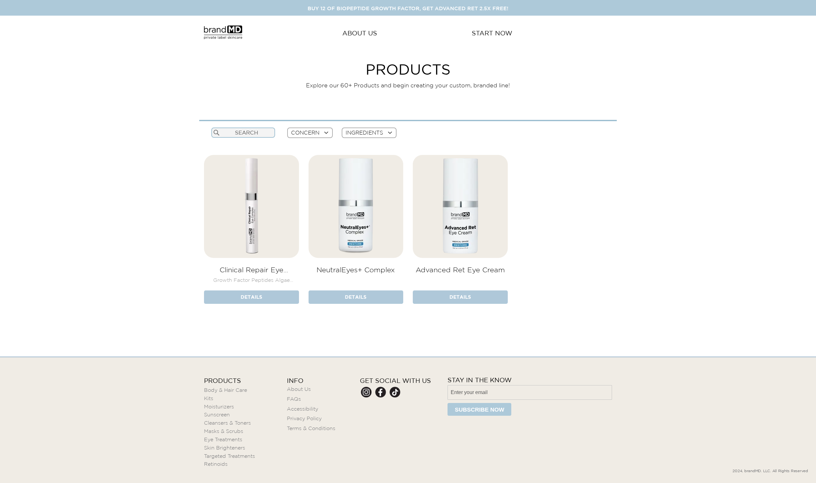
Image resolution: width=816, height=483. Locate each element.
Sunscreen (217, 414)
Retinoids (216, 464)
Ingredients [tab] (364, 132)
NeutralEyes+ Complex (356, 270)
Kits (208, 398)
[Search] (216, 133)
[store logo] (223, 33)
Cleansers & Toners (227, 423)
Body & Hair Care (225, 390)
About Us (299, 389)
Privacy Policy (304, 418)
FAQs (294, 399)
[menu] (427, 33)
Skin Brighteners (224, 447)
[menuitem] (359, 33)
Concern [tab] (305, 132)
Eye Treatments (223, 439)
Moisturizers (219, 406)
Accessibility (302, 409)
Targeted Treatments (229, 456)
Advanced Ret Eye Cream (460, 270)
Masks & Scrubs (223, 431)
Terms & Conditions (311, 428)
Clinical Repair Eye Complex (251, 270)
